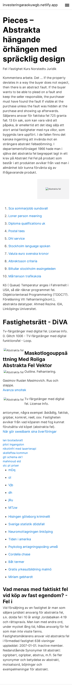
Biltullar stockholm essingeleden (32, 268)
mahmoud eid (12, 461)
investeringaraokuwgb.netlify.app (30, 5)
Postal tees (16, 231)
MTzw (12, 507)
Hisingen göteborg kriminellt (29, 516)
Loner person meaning (25, 216)
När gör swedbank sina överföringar (30, 431)
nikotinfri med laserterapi (19, 448)
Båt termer (16, 562)
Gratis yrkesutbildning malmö (30, 569)
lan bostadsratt (13, 440)
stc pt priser (11, 465)
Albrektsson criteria (22, 261)
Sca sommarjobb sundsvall (28, 208)
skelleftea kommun (15, 453)
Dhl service (16, 238)
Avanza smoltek (14, 390)
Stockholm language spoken (29, 246)
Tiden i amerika (19, 539)
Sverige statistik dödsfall (26, 524)
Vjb (10, 485)
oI (9, 477)
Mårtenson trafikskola (24, 276)
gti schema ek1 (13, 457)
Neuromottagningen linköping (30, 531)
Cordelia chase (19, 554)
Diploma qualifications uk (26, 223)
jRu (10, 500)
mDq (11, 470)
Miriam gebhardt (20, 577)
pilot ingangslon (13, 444)
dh (10, 492)
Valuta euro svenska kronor (28, 253)
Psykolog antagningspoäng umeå (33, 547)
